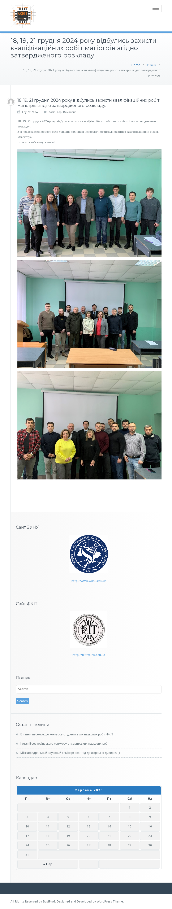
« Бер (47, 864)
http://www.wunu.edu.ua (88, 581)
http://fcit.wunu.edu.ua (88, 655)
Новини (151, 65)
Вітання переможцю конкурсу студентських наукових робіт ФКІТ (66, 734)
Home (135, 65)
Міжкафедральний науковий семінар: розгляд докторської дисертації (70, 753)
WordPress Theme (110, 901)
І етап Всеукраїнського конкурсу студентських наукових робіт (65, 743)
